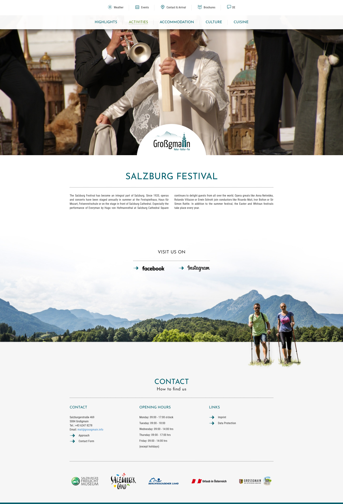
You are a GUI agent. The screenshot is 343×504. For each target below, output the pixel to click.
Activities (138, 22)
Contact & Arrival (176, 7)
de (233, 7)
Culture (214, 22)
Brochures (209, 7)
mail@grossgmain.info (90, 429)
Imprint (222, 417)
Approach (84, 435)
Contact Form (86, 441)
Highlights (106, 22)
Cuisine (241, 22)
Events (144, 7)
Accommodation (177, 22)
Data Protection (227, 423)
